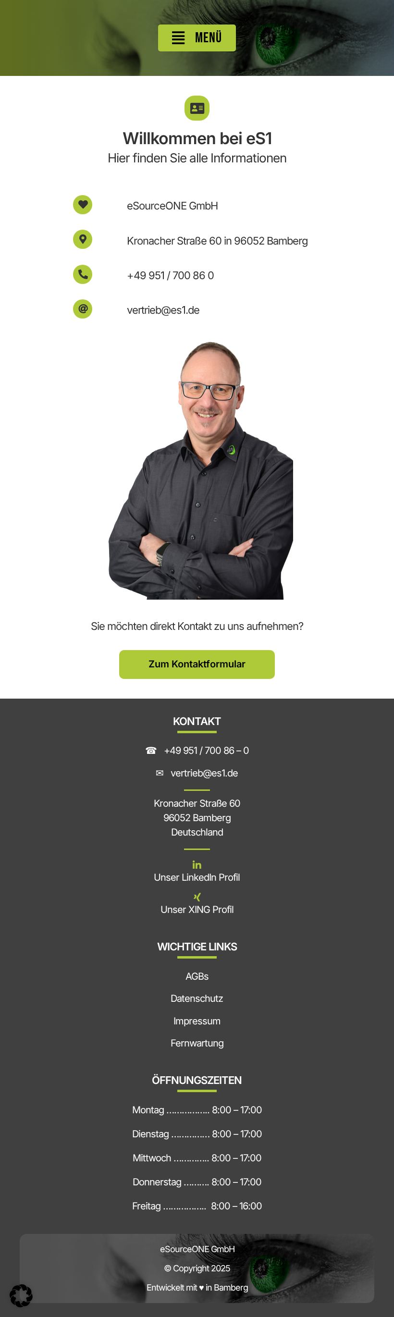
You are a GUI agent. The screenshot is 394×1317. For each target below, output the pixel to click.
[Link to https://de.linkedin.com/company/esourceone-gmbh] (197, 865)
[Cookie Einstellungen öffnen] (21, 1303)
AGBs (197, 976)
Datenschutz (197, 998)
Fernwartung (197, 1043)
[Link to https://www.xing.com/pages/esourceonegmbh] (197, 897)
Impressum (197, 1021)
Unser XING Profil (197, 909)
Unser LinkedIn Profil (197, 877)
